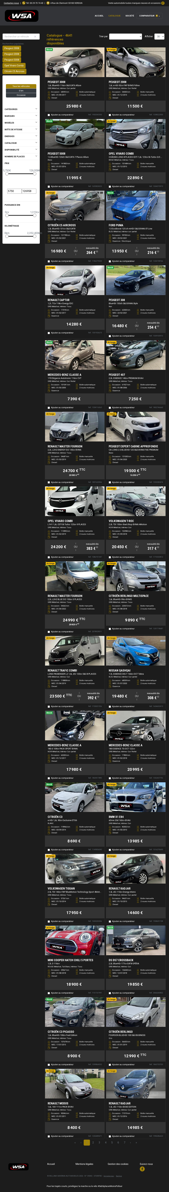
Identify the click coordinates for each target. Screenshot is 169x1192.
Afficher (149, 36)
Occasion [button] (21, 95)
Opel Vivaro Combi (14, 65)
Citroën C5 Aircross (14, 71)
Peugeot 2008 (11, 54)
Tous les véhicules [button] (21, 86)
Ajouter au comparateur (62, 114)
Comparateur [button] (148, 16)
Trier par (103, 36)
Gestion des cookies (118, 1164)
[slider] (7, 173)
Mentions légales (84, 1164)
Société (129, 16)
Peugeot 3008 (11, 48)
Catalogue (114, 16)
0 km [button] (21, 91)
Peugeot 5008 (11, 59)
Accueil (99, 16)
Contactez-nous (11, 3)
